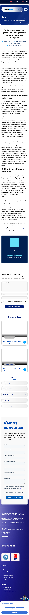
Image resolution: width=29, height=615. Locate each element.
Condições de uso (7, 587)
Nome (4, 294)
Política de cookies (7, 593)
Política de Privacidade (10, 607)
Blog (4, 573)
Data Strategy (9, 337)
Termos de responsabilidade (9, 591)
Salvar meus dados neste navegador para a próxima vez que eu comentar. (14, 302)
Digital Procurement (7, 41)
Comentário (6, 282)
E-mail (4, 297)
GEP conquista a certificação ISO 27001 (12, 369)
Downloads (5, 571)
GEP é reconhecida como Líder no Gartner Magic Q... (12, 342)
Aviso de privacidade (8, 595)
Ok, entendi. (14, 612)
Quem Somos (6, 567)
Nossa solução (6, 569)
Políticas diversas (7, 589)
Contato (5, 579)
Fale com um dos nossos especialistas (16, 229)
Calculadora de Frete (8, 577)
